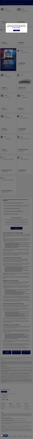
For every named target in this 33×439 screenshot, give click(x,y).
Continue (16, 30)
